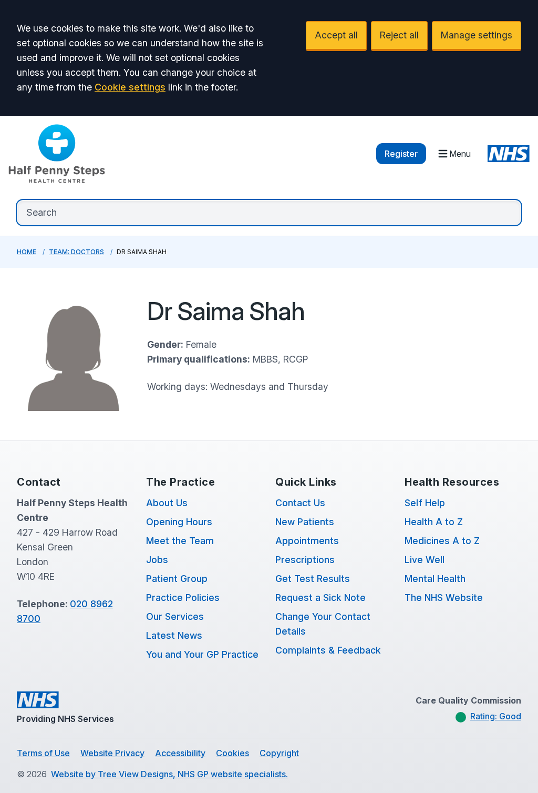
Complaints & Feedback (328, 650)
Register (401, 153)
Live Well (424, 559)
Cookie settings (130, 87)
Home (26, 252)
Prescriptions (305, 559)
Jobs (157, 559)
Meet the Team (180, 540)
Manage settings (476, 35)
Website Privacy (112, 753)
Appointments (307, 540)
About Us (167, 502)
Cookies (232, 753)
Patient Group (177, 578)
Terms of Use (43, 753)
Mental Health (435, 578)
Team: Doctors (76, 252)
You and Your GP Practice (202, 654)
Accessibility (180, 753)
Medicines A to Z (442, 540)
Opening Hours (179, 521)
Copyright (279, 753)
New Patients (304, 521)
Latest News (174, 635)
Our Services (175, 616)
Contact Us (300, 502)
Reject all (399, 35)
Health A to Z (434, 521)
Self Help (425, 502)
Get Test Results (312, 578)
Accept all (336, 35)
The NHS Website (444, 597)
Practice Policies (183, 597)
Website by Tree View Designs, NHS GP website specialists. (169, 774)
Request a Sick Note (320, 597)
